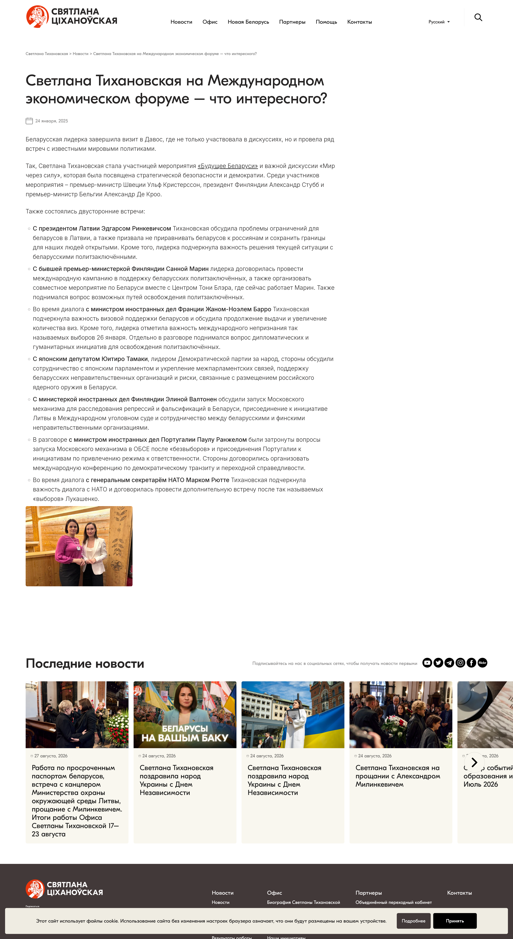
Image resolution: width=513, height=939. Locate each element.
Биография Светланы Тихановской (303, 902)
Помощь (326, 22)
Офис (210, 22)
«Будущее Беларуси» (228, 165)
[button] (474, 762)
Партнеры (292, 22)
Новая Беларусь (248, 22)
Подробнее (413, 921)
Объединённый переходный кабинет (394, 902)
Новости (181, 22)
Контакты (359, 22)
